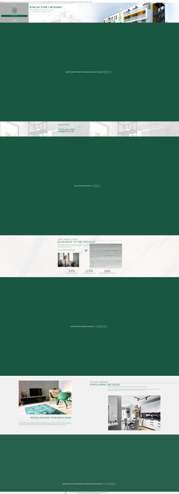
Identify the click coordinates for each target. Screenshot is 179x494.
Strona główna (33, 3)
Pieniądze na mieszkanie (61, 3)
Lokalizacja (48, 3)
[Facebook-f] (13, 20)
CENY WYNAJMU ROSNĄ (82, 186)
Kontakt (67, 3)
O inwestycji (37, 3)
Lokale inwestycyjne (43, 3)
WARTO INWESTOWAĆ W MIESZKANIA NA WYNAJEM (84, 72)
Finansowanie (71, 3)
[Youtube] (16, 20)
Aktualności (52, 3)
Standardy (56, 3)
